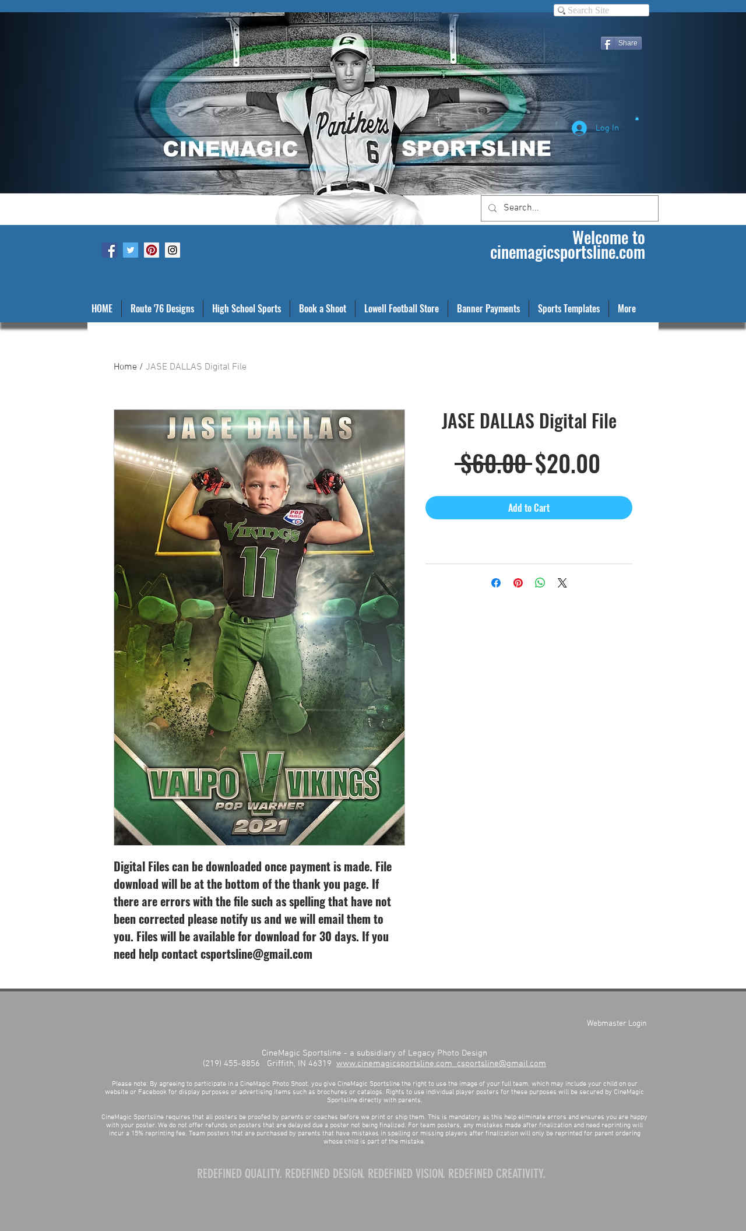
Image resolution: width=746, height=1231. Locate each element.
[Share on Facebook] (496, 583)
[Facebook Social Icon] (109, 250)
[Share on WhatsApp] (540, 583)
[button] (637, 118)
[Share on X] (562, 583)
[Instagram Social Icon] (172, 250)
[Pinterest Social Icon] (151, 250)
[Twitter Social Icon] (130, 250)
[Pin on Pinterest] (518, 583)
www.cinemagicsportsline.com (396, 1063)
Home (125, 367)
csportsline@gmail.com (501, 1063)
